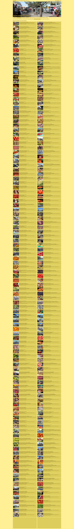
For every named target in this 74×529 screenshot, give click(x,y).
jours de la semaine (25, 17)
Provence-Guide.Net (54, 3)
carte (47, 17)
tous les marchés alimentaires (21, 15)
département (19, 17)
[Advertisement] (25, 523)
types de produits (32, 17)
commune (14, 17)
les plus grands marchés (40, 17)
